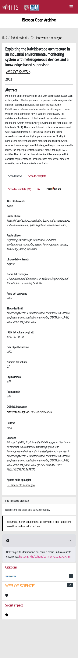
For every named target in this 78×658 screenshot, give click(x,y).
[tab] (38, 190)
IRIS (4, 38)
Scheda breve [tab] (15, 176)
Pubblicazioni (19, 38)
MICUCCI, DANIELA (18, 71)
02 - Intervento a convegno (46, 38)
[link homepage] (11, 7)
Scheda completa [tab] (37, 176)
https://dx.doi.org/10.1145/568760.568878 (29, 412)
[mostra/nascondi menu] (71, 6)
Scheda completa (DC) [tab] (19, 189)
